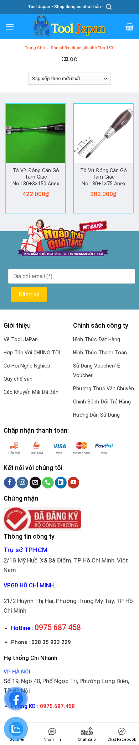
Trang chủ (35, 48)
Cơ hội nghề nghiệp (27, 366)
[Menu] (10, 27)
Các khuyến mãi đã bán (31, 392)
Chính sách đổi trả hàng (102, 402)
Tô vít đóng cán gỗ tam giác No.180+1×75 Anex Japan (103, 177)
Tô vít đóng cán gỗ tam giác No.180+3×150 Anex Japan (35, 177)
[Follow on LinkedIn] (61, 482)
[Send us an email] (35, 482)
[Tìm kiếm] (109, 7)
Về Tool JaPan (21, 339)
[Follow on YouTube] (73, 482)
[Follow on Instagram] (23, 482)
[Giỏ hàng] (129, 27)
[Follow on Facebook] (10, 482)
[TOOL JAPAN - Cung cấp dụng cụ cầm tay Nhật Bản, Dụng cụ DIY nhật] (69, 26)
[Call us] (48, 482)
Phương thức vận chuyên (103, 388)
